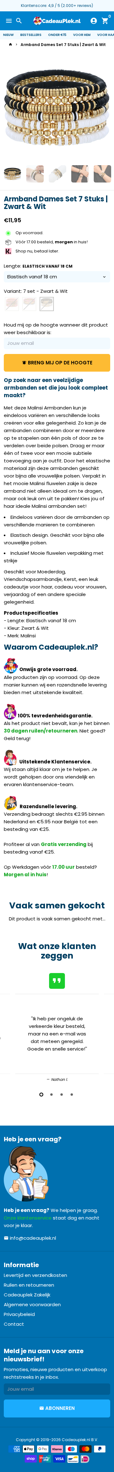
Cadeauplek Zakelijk (27, 1294)
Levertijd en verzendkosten (35, 1275)
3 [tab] (62, 1094)
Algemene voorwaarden (32, 1304)
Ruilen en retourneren (29, 1285)
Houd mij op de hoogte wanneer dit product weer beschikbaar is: (56, 329)
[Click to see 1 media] (12, 174)
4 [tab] (72, 1094)
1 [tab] (42, 1094)
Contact (14, 1324)
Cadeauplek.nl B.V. (80, 1439)
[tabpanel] (57, 1026)
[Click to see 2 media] (35, 174)
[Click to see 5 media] (102, 174)
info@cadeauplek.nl (30, 1238)
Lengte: (38, 266)
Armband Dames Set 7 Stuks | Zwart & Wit (63, 44)
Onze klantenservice (28, 1217)
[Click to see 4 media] (80, 174)
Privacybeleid (19, 1314)
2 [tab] (52, 1094)
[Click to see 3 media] (57, 174)
